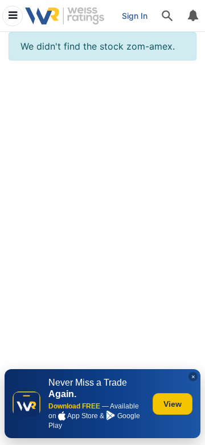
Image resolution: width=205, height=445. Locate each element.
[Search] (167, 16)
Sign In (134, 16)
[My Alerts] (192, 16)
